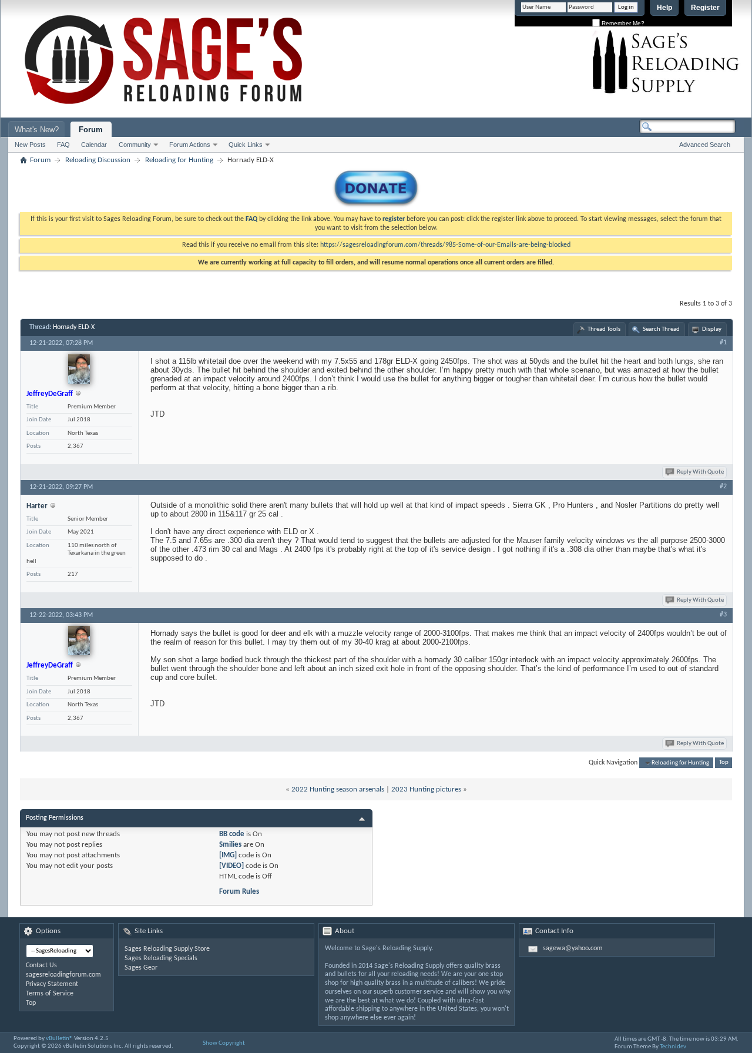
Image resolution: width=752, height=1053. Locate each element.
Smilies (230, 845)
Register (705, 8)
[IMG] (228, 855)
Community (135, 144)
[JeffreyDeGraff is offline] (79, 369)
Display (711, 329)
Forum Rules (239, 892)
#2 (723, 486)
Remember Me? (622, 23)
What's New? (37, 129)
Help (664, 8)
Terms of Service (49, 993)
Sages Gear (141, 967)
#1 (723, 342)
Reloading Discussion (97, 160)
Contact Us (41, 965)
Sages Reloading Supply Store (167, 949)
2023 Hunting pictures (426, 789)
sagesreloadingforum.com (63, 974)
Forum (91, 129)
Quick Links (246, 144)
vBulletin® (59, 1038)
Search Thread (661, 329)
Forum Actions (189, 144)
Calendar (94, 144)
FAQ (63, 144)
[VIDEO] (231, 866)
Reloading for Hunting (179, 160)
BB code (231, 834)
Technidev (673, 1047)
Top (723, 763)
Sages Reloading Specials (161, 958)
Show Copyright (224, 1043)
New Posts (30, 144)
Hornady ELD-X (74, 327)
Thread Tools (604, 329)
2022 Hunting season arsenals (337, 789)
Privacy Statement (52, 984)
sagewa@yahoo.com (573, 948)
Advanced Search (704, 144)
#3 (723, 614)
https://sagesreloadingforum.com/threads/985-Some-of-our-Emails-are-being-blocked (445, 245)
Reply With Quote (700, 472)
